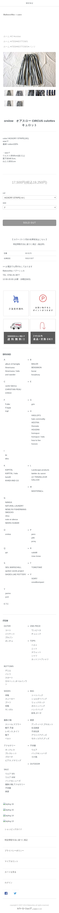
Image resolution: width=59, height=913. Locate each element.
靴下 (7, 735)
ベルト (8, 738)
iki (6, 455)
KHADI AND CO (12, 480)
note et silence (11, 519)
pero (33, 534)
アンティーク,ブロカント (42, 724)
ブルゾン (9, 637)
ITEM (13, 41)
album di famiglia (12, 364)
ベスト (34, 645)
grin (33, 404)
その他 (34, 757)
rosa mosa (36, 556)
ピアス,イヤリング (13, 760)
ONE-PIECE (35, 626)
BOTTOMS (23, 41)
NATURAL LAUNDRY (14, 506)
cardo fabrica (11, 386)
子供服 (33, 745)
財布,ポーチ (36, 713)
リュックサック (38, 702)
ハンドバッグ (37, 709)
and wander (10, 374)
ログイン (8, 883)
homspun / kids (38, 437)
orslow (18, 36)
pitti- (33, 538)
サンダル (9, 709)
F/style (8, 408)
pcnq (33, 541)
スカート (9, 678)
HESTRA (35, 422)
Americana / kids (12, 371)
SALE (6, 769)
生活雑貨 (35, 728)
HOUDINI (35, 430)
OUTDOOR (35, 764)
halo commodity (38, 419)
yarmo (8, 593)
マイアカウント (11, 861)
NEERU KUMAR (12, 523)
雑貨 (32, 720)
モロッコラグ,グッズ (40, 738)
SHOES (7, 691)
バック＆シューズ (39, 753)
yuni (7, 597)
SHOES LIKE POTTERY (15, 574)
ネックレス (10, 750)
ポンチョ (9, 641)
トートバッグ (37, 695)
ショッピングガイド (13, 829)
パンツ (32, 46)
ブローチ (9, 757)
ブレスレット (11, 753)
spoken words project (14, 571)
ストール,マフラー (13, 724)
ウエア (34, 750)
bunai (33, 371)
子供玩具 (35, 731)
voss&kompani (37, 582)
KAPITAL (9, 470)
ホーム (6, 36)
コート (8, 630)
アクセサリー (9, 745)
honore (34, 444)
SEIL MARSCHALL (13, 567)
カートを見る (10, 872)
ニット (34, 648)
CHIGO (8, 393)
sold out (29, 222)
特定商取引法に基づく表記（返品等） (29, 244)
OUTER (7, 626)
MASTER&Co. (37, 491)
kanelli (8, 477)
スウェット (36, 652)
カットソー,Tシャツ (40, 659)
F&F (7, 411)
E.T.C (6, 604)
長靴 (7, 706)
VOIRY (34, 578)
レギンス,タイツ (12, 731)
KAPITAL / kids (11, 473)
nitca (7, 516)
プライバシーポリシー (14, 850)
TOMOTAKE (36, 567)
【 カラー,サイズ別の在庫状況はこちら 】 (29, 239)
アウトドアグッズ (39, 735)
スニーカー (10, 699)
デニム (8, 670)
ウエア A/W (10, 777)
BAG (32, 691)
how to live (36, 440)
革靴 (7, 695)
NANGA (8, 502)
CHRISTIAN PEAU (13, 389)
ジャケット (10, 634)
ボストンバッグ (38, 706)
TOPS (32, 641)
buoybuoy (35, 374)
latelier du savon (38, 473)
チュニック (36, 634)
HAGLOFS (36, 415)
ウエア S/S (10, 774)
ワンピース (36, 630)
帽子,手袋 (9, 728)
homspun (35, 433)
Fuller (7, 404)
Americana (10, 367)
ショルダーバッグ (39, 699)
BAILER (34, 364)
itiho (7, 459)
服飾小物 (8, 720)
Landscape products (40, 470)
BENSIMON (36, 367)
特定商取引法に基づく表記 (16, 840)
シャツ (34, 656)
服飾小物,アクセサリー (15, 784)
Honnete (35, 426)
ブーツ (8, 702)
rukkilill (34, 552)
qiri (6, 552)
